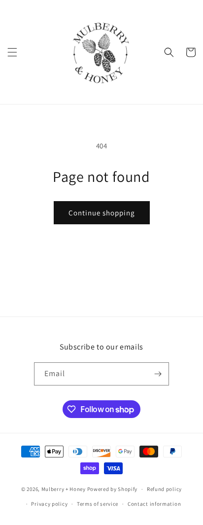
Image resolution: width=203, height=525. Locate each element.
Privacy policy (49, 503)
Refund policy (164, 489)
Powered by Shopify (112, 489)
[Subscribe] (158, 373)
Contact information (154, 503)
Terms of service (97, 503)
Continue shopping (101, 212)
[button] (12, 52)
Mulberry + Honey (63, 489)
